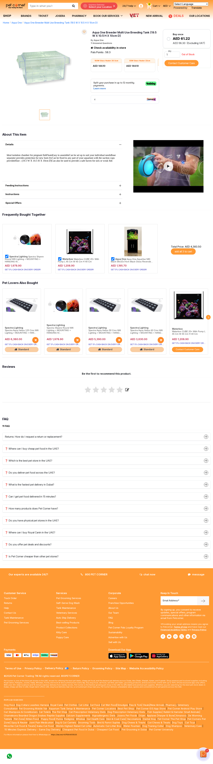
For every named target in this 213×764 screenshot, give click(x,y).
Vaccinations (133, 719)
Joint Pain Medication (41, 722)
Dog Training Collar (153, 726)
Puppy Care (62, 637)
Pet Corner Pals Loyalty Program (125, 627)
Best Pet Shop (126, 708)
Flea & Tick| (136, 705)
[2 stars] (96, 390)
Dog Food (9, 705)
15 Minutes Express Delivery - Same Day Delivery (32, 729)
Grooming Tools (87, 722)
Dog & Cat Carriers (65, 722)
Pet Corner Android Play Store (184, 708)
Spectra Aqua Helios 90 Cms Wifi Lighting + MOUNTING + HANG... (104, 331)
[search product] (73, 5)
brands (26, 15)
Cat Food (95, 705)
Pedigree (69, 719)
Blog (110, 622)
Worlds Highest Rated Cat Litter (73, 726)
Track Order (10, 598)
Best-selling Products (67, 622)
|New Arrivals (157, 705)
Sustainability (115, 632)
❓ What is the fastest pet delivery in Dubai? (29, 484)
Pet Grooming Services (16, 622)
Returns (8, 602)
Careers (112, 598)
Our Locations (199, 15)
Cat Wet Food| (109, 705)
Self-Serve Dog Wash (68, 602)
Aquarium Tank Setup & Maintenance (69, 708)
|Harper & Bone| (166, 715)
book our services (106, 15)
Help (6, 607)
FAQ (110, 617)
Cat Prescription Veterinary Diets (87, 712)
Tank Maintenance (14, 617)
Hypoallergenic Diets (104, 715)
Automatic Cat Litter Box (107, 726)
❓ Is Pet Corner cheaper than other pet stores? (31, 556)
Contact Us (10, 612)
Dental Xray (150, 719)
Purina (59, 719)
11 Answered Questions (101, 43)
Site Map (121, 668)
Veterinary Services (66, 612)
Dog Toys (177, 722)
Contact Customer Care (181, 63)
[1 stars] (88, 390)
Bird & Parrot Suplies (108, 722)
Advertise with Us (117, 637)
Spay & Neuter (19, 722)
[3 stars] (104, 390)
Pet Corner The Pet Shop (171, 719)
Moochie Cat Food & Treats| (20, 726)
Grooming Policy (102, 668)
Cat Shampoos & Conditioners (21, 712)
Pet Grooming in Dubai (134, 729)
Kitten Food (32, 719)
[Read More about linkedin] (188, 636)
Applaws (152, 715)
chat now (149, 574)
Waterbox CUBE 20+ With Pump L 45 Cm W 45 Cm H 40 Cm (78, 260)
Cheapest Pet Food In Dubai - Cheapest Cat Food (91, 729)
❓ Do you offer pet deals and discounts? (28, 544)
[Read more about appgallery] (161, 656)
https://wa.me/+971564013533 (64, 735)
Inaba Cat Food (45, 726)
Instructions (12, 194)
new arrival (154, 15)
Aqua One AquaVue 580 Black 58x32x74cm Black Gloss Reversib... (132, 260)
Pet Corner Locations (103, 708)
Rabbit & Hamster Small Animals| (181, 712)
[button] (168, 166)
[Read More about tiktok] (194, 636)
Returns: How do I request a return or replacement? (33, 436)
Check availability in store (109, 47)
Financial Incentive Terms (174, 629)
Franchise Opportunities (121, 602)
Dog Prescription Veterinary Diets (126, 712)
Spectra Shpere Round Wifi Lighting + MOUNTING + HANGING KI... (24, 259)
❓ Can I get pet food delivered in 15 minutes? (30, 496)
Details (9, 144)
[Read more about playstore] (140, 656)
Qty (169, 51)
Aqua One (17, 22)
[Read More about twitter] (181, 636)
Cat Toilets (45, 712)
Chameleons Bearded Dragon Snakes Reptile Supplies (34, 715)
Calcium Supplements (78, 715)
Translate (196, 7)
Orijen (142, 715)
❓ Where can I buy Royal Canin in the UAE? (30, 532)
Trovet (43, 15)
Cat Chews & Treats (159, 722)
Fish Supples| (155, 712)
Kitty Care (61, 632)
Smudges (122, 705)
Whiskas (80, 719)
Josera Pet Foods (126, 715)
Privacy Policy (199, 629)
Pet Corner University (161, 729)
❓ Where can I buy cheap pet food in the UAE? (32, 448)
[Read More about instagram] (175, 636)
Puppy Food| (48, 719)
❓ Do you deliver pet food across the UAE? (30, 472)
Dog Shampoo (174, 726)
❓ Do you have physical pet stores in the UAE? (32, 520)
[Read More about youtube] (169, 636)
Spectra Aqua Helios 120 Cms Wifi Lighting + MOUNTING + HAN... (22, 331)
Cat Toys (190, 722)
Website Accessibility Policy (146, 668)
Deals (146, 705)
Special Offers (13, 203)
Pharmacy (79, 15)
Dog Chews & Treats (133, 722)
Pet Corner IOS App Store (151, 708)
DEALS (179, 16)
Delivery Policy (54, 668)
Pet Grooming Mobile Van (33, 708)
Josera (60, 15)
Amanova (181, 715)
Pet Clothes (70, 705)
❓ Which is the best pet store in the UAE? (28, 460)
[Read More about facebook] (163, 636)
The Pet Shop (59, 712)
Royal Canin (56, 705)
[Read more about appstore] (118, 656)
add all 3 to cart (183, 251)
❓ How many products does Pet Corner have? (31, 508)
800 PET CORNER (95, 574)
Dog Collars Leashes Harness (32, 705)
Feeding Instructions (17, 185)
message (198, 574)
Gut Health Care (96, 719)
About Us (113, 607)
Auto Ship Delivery (66, 617)
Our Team (113, 612)
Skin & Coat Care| (116, 719)
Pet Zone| (19, 719)
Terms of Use (180, 627)
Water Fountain (132, 726)
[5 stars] (120, 390)
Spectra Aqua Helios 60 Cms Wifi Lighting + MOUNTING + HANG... (146, 331)
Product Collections (66, 627)
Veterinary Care (193, 726)
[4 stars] (112, 390)
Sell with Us (114, 642)
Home (6, 22)
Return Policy (81, 668)
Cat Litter (83, 705)
